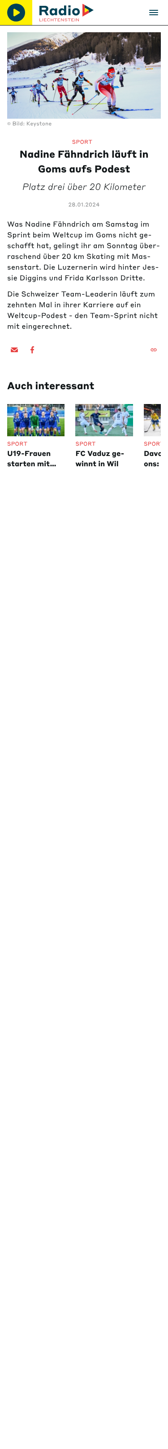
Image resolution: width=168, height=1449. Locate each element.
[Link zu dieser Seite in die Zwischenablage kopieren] (153, 350)
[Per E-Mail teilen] (14, 350)
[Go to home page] (66, 12)
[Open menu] (153, 12)
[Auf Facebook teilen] (32, 350)
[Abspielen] (16, 12)
